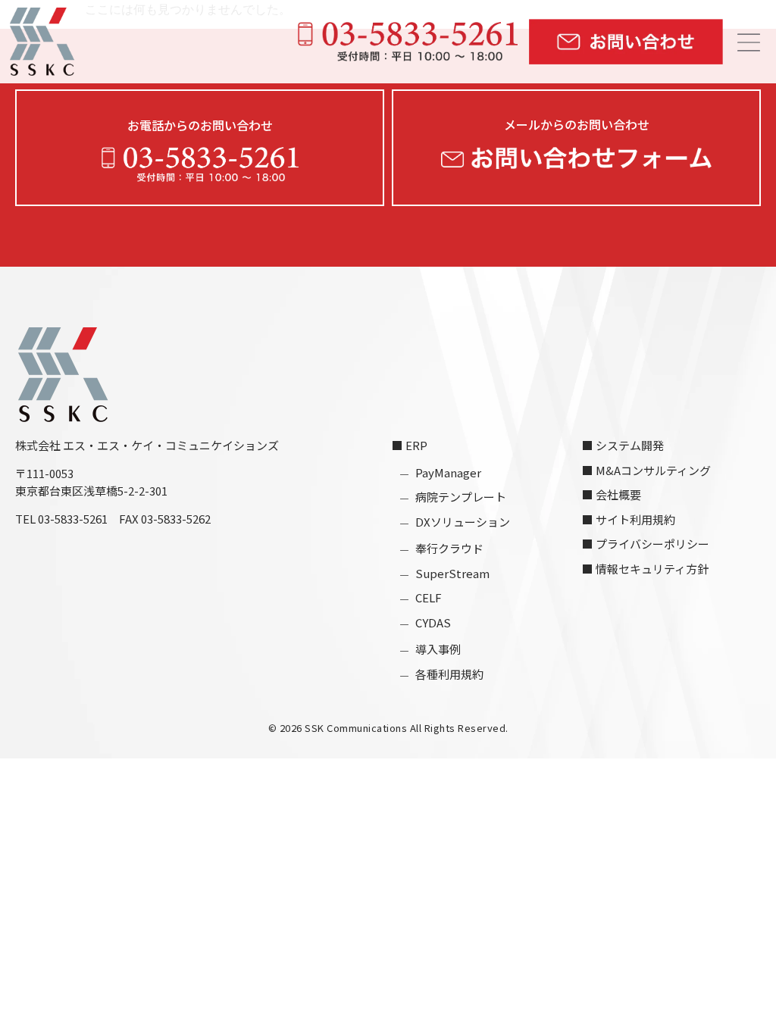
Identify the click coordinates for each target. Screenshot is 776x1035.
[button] (753, 43)
